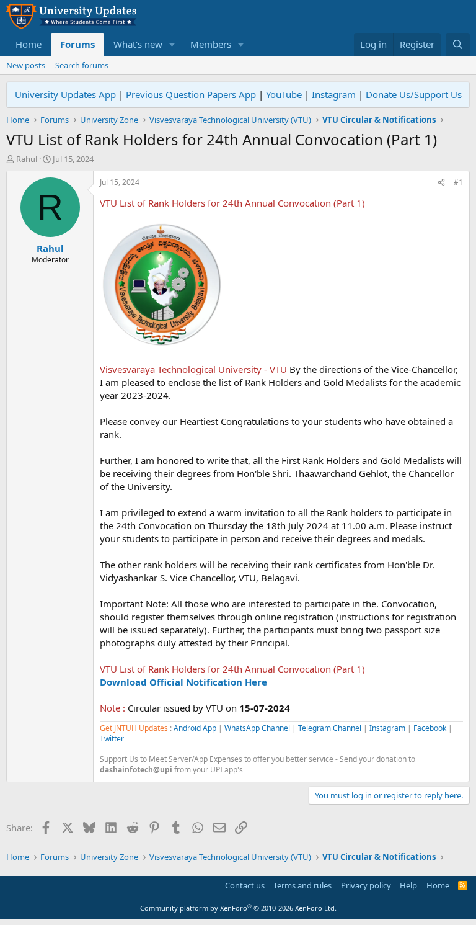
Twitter (112, 738)
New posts (25, 65)
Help (408, 885)
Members (210, 44)
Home (28, 44)
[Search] (458, 44)
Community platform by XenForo (238, 908)
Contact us (245, 885)
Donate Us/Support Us (414, 94)
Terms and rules (302, 885)
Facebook (429, 728)
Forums (77, 44)
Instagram (334, 94)
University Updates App (65, 94)
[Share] (441, 183)
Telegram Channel (329, 728)
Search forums (81, 65)
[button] (172, 44)
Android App (195, 728)
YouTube (284, 94)
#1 (458, 182)
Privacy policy (366, 885)
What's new (137, 44)
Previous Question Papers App (191, 94)
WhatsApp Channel (257, 728)
